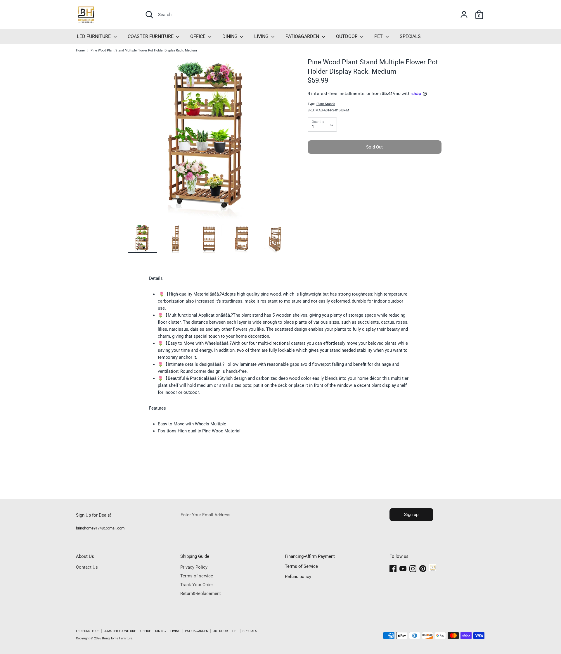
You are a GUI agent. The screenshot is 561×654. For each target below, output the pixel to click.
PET (379, 36)
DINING (230, 36)
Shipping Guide (194, 556)
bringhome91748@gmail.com (100, 528)
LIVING (262, 36)
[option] (209, 141)
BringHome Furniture (117, 638)
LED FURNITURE (94, 36)
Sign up (411, 514)
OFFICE (198, 36)
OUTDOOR (347, 36)
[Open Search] (149, 14)
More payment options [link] (374, 178)
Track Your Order (196, 584)
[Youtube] (402, 567)
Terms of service (196, 576)
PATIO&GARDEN (302, 36)
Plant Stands (325, 104)
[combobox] (322, 125)
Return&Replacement (200, 593)
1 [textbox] (313, 127)
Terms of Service (301, 566)
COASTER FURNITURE (151, 36)
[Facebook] (392, 567)
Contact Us (87, 567)
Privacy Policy (193, 567)
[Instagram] (412, 567)
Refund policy (298, 576)
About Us (85, 556)
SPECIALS (410, 36)
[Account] (464, 12)
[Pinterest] (422, 567)
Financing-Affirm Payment (310, 556)
